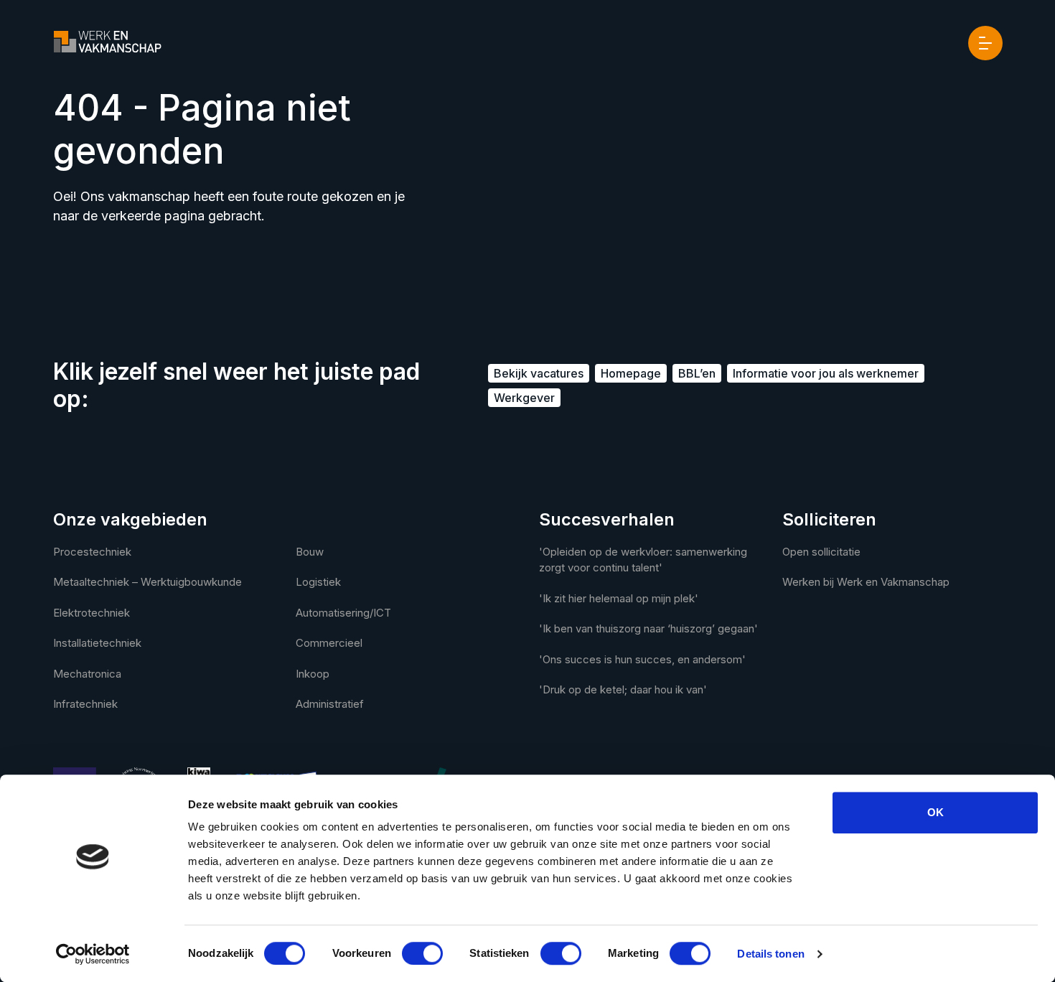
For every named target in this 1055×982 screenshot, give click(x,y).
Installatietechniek (97, 643)
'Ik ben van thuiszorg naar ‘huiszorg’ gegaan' (648, 628)
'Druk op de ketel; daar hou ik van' (623, 689)
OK (935, 812)
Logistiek (318, 582)
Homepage (631, 373)
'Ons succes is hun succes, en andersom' (642, 659)
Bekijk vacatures (538, 373)
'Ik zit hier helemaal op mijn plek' (618, 598)
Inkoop (312, 674)
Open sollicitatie (821, 551)
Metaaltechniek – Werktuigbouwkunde (147, 582)
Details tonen (770, 954)
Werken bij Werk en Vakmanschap (866, 582)
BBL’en (697, 373)
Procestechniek (92, 551)
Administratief (330, 704)
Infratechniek (85, 704)
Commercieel (329, 643)
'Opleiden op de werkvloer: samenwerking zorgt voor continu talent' (643, 560)
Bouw (310, 551)
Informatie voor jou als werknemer (826, 373)
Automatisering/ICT (343, 612)
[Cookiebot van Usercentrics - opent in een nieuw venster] (93, 954)
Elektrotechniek (91, 612)
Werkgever (524, 398)
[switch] (422, 953)
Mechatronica (87, 674)
